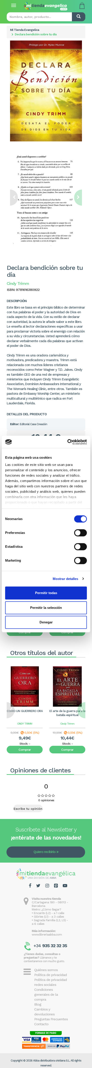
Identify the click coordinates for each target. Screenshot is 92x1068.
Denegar (46, 622)
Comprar (25, 749)
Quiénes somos (46, 970)
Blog (37, 1004)
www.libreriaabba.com (47, 934)
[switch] (80, 532)
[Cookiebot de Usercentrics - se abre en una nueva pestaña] (67, 442)
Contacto (41, 1024)
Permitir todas (46, 593)
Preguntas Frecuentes (51, 1019)
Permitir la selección (46, 608)
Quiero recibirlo (44, 852)
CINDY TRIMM (24, 723)
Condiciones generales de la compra (46, 994)
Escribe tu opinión (28, 808)
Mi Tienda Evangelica (24, 30)
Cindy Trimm (67, 723)
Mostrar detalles (65, 579)
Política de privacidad (50, 975)
